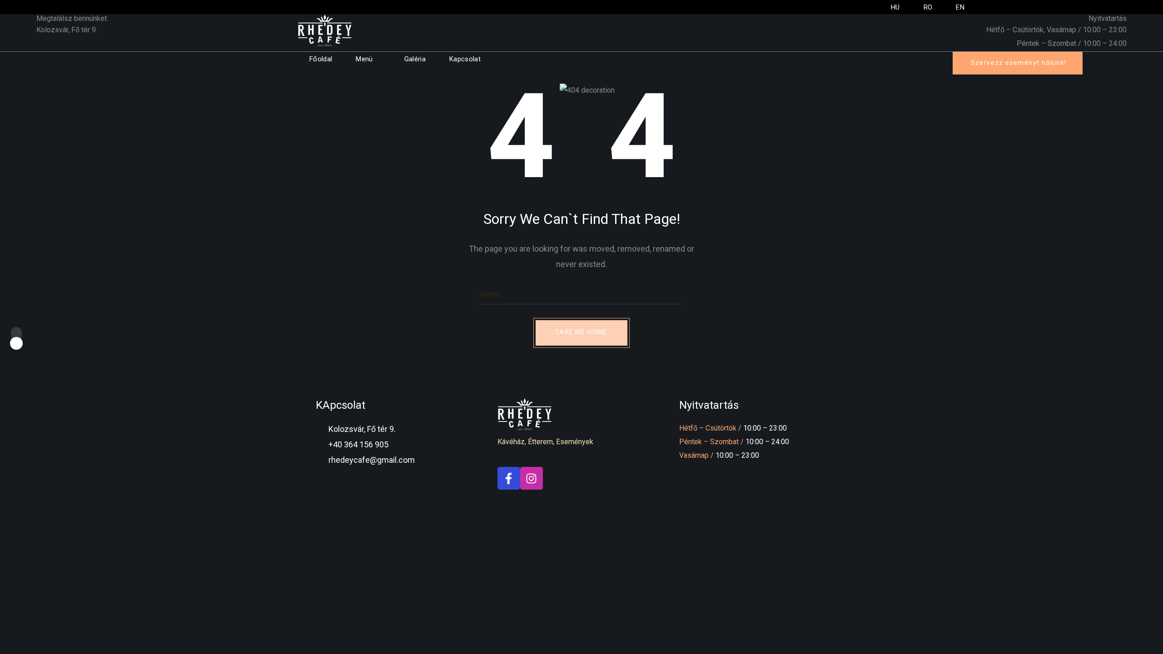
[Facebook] (508, 478)
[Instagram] (531, 478)
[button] (1017, 63)
